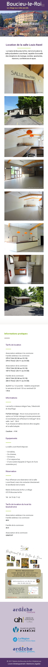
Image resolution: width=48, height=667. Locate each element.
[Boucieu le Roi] (24, 5)
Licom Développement (16, 664)
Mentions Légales (33, 664)
